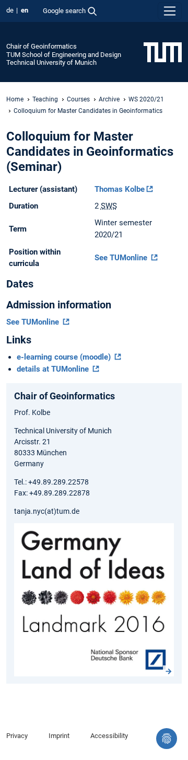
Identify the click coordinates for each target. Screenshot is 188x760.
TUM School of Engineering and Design (63, 55)
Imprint (59, 736)
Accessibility (109, 736)
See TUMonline (122, 257)
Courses (78, 99)
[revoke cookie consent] (166, 738)
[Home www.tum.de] (163, 51)
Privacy (17, 736)
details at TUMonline (54, 369)
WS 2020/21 (146, 99)
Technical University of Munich (51, 62)
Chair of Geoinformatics (41, 46)
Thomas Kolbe (120, 189)
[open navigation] (170, 11)
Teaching (45, 99)
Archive (109, 99)
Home (15, 99)
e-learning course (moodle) (65, 357)
